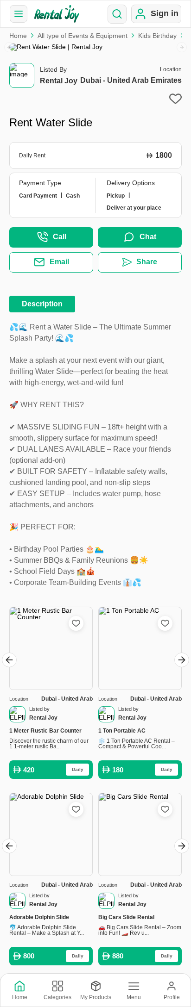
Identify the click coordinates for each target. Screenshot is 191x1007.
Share (146, 262)
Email (59, 262)
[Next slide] (182, 47)
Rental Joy (58, 81)
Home (18, 35)
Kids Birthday (157, 35)
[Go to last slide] (9, 660)
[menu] (18, 14)
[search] (117, 14)
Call (59, 237)
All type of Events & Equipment (82, 35)
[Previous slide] (9, 47)
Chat (148, 237)
